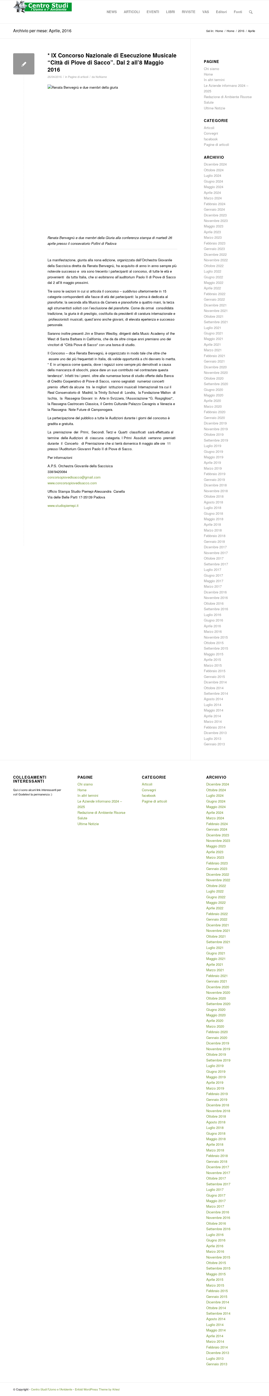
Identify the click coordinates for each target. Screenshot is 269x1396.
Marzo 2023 (213, 237)
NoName (101, 77)
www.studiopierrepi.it (63, 505)
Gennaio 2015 (214, 676)
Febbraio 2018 (214, 535)
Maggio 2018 (213, 518)
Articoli (209, 127)
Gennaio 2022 (214, 299)
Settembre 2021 (216, 321)
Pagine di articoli (78, 77)
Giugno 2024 (213, 181)
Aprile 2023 (212, 231)
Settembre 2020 (216, 383)
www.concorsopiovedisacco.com (72, 482)
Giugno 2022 (213, 276)
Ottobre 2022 (214, 265)
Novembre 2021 (216, 310)
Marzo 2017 (213, 586)
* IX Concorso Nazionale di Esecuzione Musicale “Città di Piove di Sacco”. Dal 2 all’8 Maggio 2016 (112, 62)
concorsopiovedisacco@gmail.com (74, 477)
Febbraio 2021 (214, 355)
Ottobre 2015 (214, 642)
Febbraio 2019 (214, 473)
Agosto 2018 (213, 502)
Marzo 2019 (213, 468)
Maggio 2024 (213, 186)
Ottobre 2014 (214, 687)
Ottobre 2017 (214, 558)
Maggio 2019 (213, 456)
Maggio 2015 (213, 653)
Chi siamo (211, 68)
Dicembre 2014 (215, 682)
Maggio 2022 (213, 282)
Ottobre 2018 (214, 496)
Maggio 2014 (213, 710)
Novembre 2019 (216, 428)
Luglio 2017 (212, 569)
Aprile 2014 (212, 715)
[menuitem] (111, 11)
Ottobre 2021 (214, 316)
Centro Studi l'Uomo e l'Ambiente (51, 1389)
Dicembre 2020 (215, 366)
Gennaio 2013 (214, 743)
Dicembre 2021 (215, 304)
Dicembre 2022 (215, 254)
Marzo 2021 (213, 349)
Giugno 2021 (213, 333)
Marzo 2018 (213, 530)
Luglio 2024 (212, 175)
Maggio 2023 (213, 226)
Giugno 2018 (213, 513)
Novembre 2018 (216, 490)
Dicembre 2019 (215, 423)
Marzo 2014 (213, 721)
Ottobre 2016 (214, 603)
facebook (211, 138)
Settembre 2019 (216, 440)
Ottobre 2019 (214, 434)
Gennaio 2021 (214, 361)
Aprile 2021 (212, 344)
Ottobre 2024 (214, 169)
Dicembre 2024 (215, 164)
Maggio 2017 (213, 580)
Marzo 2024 (213, 197)
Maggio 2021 (213, 338)
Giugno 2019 (213, 451)
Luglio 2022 (212, 271)
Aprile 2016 (212, 625)
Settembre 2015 (216, 648)
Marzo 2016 (213, 631)
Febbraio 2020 (214, 411)
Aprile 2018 (212, 524)
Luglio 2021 (212, 327)
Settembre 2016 (216, 608)
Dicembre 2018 (215, 484)
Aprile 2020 (212, 400)
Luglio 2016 (212, 614)
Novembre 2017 (216, 552)
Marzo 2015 (213, 665)
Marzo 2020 (213, 406)
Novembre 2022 (216, 259)
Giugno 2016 (213, 620)
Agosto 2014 (213, 698)
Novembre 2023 (216, 220)
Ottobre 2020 (214, 378)
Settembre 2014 (216, 693)
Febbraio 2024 (214, 203)
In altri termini (214, 79)
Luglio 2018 (212, 507)
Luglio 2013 (212, 738)
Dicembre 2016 (215, 592)
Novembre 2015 (216, 637)
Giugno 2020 (213, 389)
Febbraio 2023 (214, 243)
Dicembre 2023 (215, 215)
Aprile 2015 (212, 659)
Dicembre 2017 (215, 546)
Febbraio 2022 (214, 293)
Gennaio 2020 (214, 417)
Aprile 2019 (212, 462)
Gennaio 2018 (214, 541)
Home (208, 74)
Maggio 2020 (213, 394)
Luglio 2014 (212, 704)
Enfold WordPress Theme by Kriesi (97, 1389)
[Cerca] (251, 11)
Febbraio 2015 (214, 670)
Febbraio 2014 (214, 727)
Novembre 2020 (216, 372)
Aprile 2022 (212, 287)
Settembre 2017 (216, 563)
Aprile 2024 (212, 192)
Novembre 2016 (216, 597)
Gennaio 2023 (214, 248)
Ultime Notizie (214, 107)
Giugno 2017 (213, 575)
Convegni (211, 133)
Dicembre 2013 (215, 732)
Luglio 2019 (212, 445)
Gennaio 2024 (214, 209)
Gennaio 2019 (214, 479)
